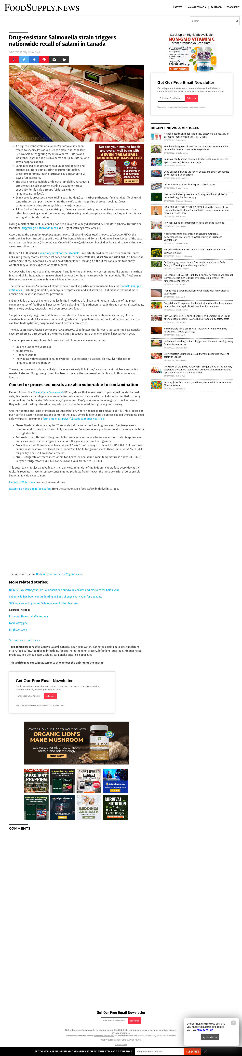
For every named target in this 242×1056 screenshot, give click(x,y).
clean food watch (81, 646)
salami (48, 654)
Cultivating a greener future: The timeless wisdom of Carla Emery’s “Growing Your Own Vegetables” (194, 264)
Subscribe (192, 1051)
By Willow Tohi (181, 348)
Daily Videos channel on (59, 574)
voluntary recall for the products (59, 253)
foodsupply (233, 7)
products (14, 654)
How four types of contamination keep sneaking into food (194, 222)
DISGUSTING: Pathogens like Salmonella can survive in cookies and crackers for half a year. (64, 590)
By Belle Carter (182, 153)
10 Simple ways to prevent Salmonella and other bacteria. (44, 603)
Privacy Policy (121, 1044)
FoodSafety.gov (18, 623)
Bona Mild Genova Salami (43, 646)
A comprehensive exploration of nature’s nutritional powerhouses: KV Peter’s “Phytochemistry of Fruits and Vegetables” (193, 237)
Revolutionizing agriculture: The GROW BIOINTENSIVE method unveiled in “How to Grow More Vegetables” (196, 148)
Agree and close (209, 1037)
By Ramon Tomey (182, 178)
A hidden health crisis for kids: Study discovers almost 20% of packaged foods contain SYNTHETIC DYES (196, 135)
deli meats (113, 646)
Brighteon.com (18, 629)
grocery (92, 650)
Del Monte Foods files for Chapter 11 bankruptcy (189, 184)
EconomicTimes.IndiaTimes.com (28, 616)
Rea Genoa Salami (32, 654)
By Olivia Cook (182, 226)
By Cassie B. (180, 166)
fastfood (216, 7)
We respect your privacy (104, 1036)
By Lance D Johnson (184, 201)
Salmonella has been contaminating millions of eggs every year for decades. (55, 596)
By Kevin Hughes (182, 269)
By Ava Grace (181, 140)
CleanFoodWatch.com (22, 482)
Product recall (132, 650)
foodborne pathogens (73, 650)
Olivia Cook (34, 52)
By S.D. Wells (181, 217)
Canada (64, 646)
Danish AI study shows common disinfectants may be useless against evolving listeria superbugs (196, 161)
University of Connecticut (48, 392)
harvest (177, 7)
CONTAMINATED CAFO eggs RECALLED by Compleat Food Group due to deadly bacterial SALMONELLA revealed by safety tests (197, 317)
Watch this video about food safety (30, 488)
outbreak (117, 650)
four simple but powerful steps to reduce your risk (73, 418)
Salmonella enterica (66, 654)
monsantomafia (197, 7)
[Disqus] (76, 874)
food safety (24, 650)
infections (104, 650)
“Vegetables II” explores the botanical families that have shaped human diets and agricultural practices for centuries (198, 305)
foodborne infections (45, 650)
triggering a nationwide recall (40, 228)
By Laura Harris (182, 188)
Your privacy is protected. (26, 705)
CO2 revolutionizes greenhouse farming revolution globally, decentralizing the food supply (195, 196)
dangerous (99, 646)
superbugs (85, 654)
